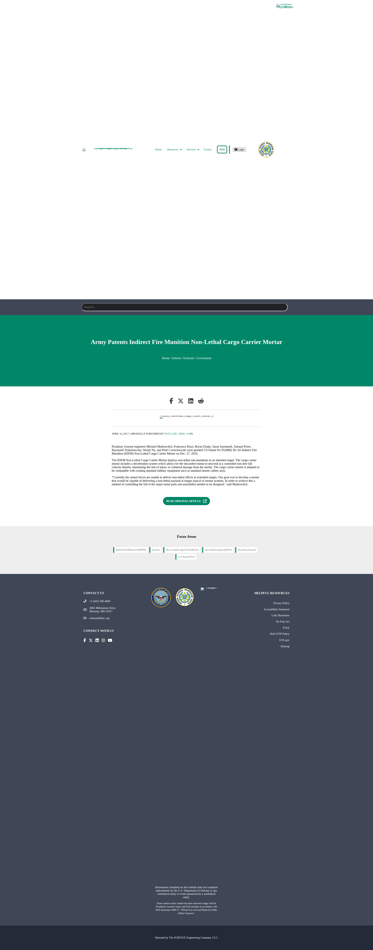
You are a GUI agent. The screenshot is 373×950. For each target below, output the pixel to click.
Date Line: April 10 (176, 433)
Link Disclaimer (280, 615)
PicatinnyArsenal (247, 549)
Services (191, 149)
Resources (172, 149)
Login (240, 149)
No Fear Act (282, 621)
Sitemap (285, 646)
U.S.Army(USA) (186, 556)
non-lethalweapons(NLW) (218, 549)
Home (165, 358)
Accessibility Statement (276, 609)
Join (222, 149)
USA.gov (284, 640)
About (158, 149)
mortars (156, 549)
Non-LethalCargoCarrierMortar (182, 549)
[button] (181, 150)
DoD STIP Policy (279, 633)
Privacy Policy (281, 603)
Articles (176, 358)
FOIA (286, 627)
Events (207, 149)
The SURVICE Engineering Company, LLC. (193, 937)
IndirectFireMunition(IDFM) (131, 549)
